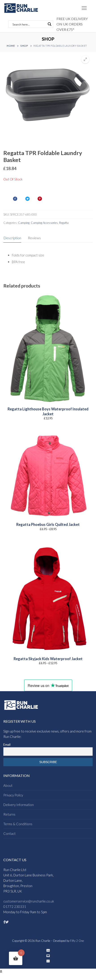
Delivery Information (18, 805)
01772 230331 (14, 907)
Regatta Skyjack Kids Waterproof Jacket (48, 659)
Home (11, 45)
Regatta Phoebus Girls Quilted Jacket (48, 524)
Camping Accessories (44, 223)
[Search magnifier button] (49, 24)
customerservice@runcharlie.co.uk (28, 901)
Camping (23, 223)
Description (12, 238)
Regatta (64, 223)
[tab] (12, 238)
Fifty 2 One (77, 941)
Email (6, 744)
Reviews (34, 238)
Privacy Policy (13, 795)
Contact (9, 833)
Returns (9, 814)
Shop (24, 45)
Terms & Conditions (17, 824)
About (8, 785)
